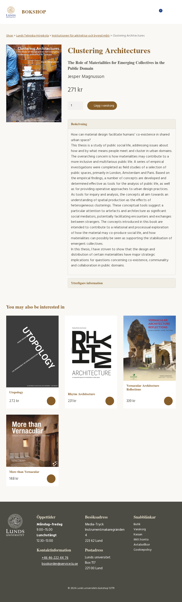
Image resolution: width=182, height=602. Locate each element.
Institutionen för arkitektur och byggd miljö (81, 35)
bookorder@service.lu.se (60, 564)
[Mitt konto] (167, 12)
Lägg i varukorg (104, 105)
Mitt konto (141, 539)
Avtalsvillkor (142, 544)
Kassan (138, 534)
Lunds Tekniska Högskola (32, 35)
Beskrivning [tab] (79, 124)
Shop (9, 35)
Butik (137, 524)
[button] (51, 401)
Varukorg (140, 529)
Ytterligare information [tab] (87, 283)
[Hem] (152, 12)
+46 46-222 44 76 (55, 558)
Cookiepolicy (143, 549)
